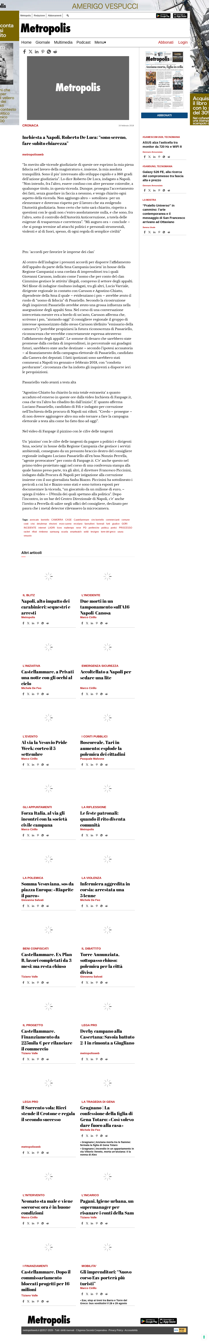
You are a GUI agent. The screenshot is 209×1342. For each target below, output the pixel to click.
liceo (59, 528)
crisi (33, 524)
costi (26, 524)
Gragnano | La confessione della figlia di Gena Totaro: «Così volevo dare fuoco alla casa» (107, 1116)
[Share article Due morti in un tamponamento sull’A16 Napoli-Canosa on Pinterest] (97, 623)
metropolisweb (90, 1053)
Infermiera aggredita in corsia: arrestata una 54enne (105, 890)
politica (105, 528)
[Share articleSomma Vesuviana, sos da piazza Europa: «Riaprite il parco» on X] (28, 905)
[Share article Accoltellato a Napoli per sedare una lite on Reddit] (106, 694)
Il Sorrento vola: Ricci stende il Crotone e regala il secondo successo (48, 1113)
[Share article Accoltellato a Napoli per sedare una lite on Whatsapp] (102, 694)
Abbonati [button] (164, 115)
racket (27, 531)
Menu (99, 42)
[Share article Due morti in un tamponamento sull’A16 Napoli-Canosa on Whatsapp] (102, 623)
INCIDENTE (30, 528)
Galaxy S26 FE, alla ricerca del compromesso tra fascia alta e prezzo (163, 176)
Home (26, 42)
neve (78, 528)
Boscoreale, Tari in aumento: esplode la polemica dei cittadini (102, 748)
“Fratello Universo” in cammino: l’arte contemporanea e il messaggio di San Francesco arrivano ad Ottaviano (164, 214)
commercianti (112, 520)
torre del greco (108, 531)
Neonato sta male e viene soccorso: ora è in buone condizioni (47, 1207)
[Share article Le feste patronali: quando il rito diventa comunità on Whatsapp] (102, 835)
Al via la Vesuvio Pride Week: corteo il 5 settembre (44, 748)
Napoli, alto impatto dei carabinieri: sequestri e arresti (45, 607)
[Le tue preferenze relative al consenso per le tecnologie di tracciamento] (204, 1337)
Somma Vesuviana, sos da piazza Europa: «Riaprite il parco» (47, 890)
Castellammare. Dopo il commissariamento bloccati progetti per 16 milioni (46, 1281)
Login (183, 42)
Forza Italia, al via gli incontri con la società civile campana (44, 819)
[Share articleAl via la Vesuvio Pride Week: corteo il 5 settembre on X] (28, 764)
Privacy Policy (116, 1330)
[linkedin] (37, 51)
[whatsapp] (49, 51)
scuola (64, 531)
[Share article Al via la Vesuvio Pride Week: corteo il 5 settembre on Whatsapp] (43, 764)
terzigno (95, 531)
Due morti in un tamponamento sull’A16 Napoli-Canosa (105, 607)
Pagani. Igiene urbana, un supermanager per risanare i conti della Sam (107, 1207)
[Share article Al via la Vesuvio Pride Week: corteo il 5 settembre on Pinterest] (38, 764)
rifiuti (34, 531)
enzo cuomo (65, 524)
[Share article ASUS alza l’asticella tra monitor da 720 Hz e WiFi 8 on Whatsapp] (164, 156)
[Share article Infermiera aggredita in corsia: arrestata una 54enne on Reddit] (106, 905)
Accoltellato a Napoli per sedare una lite (105, 675)
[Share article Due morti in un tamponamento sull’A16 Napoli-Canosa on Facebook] (82, 623)
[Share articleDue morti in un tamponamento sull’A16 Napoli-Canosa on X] (87, 623)
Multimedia (63, 42)
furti (108, 524)
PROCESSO (125, 528)
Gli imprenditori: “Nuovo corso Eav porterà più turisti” (106, 1278)
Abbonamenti (54, 15)
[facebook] (24, 51)
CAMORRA (57, 520)
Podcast (83, 42)
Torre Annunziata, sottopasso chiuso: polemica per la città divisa (101, 963)
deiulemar (42, 524)
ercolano (78, 524)
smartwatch (76, 531)
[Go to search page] (67, 15)
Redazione (39, 15)
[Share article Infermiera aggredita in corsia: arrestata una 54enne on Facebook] (82, 905)
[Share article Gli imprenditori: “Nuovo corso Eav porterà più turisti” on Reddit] (106, 1294)
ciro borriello (97, 520)
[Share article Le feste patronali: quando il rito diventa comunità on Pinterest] (97, 835)
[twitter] (30, 51)
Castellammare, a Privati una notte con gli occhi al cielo (47, 677)
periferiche (94, 528)
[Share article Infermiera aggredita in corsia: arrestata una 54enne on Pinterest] (97, 905)
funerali (100, 524)
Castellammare (81, 520)
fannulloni (90, 524)
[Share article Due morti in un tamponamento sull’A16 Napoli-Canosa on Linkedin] (92, 623)
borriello (45, 520)
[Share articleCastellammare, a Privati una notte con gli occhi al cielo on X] (28, 694)
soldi (86, 531)
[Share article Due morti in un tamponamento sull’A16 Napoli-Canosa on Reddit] (106, 623)
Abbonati (165, 42)
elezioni (53, 524)
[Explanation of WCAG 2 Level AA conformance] (180, 1331)
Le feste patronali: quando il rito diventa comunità (102, 819)
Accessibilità (131, 1330)
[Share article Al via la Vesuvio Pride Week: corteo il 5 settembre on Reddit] (48, 764)
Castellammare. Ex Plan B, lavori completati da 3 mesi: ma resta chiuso (46, 960)
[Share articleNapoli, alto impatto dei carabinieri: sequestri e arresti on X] (28, 623)
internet (42, 528)
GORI (124, 524)
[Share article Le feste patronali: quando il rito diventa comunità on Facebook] (82, 835)
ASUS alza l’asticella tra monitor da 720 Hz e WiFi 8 (162, 144)
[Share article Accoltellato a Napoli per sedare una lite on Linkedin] (92, 694)
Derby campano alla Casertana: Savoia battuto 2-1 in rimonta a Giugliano (107, 1037)
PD (84, 528)
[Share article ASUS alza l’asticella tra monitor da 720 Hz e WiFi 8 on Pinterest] (159, 156)
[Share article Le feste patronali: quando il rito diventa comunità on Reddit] (106, 835)
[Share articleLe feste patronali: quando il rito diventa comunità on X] (87, 835)
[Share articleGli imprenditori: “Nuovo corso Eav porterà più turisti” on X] (87, 1294)
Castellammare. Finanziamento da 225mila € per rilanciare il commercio (46, 1040)
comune (126, 520)
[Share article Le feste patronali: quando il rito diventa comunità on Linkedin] (92, 835)
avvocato (34, 520)
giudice (116, 524)
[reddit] (55, 51)
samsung (54, 531)
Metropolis (25, 15)
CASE (68, 520)
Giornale (43, 42)
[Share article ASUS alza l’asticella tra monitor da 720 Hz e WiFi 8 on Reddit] (169, 156)
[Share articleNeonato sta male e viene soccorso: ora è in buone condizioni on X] (28, 1223)
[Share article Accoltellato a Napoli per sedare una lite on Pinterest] (97, 694)
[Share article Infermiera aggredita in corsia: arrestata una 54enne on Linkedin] (92, 905)
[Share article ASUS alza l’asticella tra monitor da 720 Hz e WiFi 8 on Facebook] (145, 156)
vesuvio (28, 535)
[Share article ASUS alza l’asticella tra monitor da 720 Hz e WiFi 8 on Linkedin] (154, 156)
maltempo (69, 528)
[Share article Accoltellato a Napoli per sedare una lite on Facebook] (82, 694)
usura (120, 531)
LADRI (51, 528)
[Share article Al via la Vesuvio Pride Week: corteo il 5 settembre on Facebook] (23, 764)
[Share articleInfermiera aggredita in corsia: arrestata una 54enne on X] (87, 905)
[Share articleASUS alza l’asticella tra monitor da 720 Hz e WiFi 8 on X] (150, 156)
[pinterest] (43, 51)
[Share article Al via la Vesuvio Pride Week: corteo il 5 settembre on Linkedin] (33, 764)
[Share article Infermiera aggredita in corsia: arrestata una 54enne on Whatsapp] (102, 905)
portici (114, 528)
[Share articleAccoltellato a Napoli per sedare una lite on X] (87, 694)
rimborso (43, 531)
